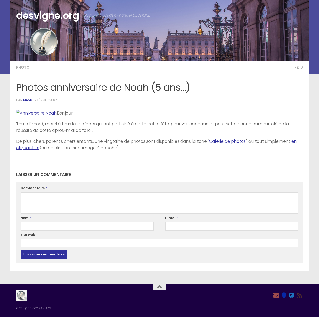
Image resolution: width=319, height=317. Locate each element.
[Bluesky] (284, 295)
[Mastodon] (292, 295)
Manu (27, 100)
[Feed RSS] (300, 295)
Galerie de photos (227, 141)
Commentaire (34, 188)
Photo (23, 67)
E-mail (172, 218)
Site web (28, 234)
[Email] (276, 295)
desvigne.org (47, 15)
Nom (26, 218)
